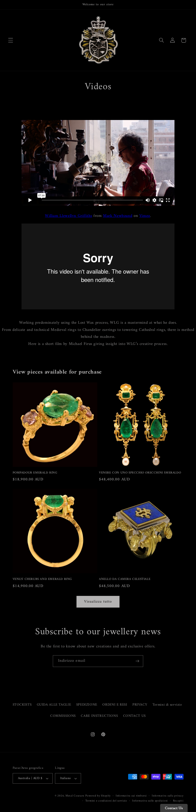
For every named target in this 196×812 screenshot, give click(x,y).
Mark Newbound (117, 215)
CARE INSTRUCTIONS (99, 716)
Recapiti (178, 801)
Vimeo (144, 215)
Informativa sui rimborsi (131, 796)
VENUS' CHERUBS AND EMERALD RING (42, 579)
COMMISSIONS (63, 716)
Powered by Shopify (97, 795)
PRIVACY (139, 705)
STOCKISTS (22, 705)
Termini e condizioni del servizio (106, 801)
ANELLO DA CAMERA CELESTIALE (124, 579)
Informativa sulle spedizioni (150, 801)
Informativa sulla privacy (167, 796)
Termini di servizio (167, 705)
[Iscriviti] (137, 661)
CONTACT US (134, 716)
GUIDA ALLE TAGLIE (54, 705)
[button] (10, 40)
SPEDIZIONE (86, 705)
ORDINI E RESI (114, 705)
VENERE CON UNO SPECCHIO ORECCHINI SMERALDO (140, 473)
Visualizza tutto (98, 601)
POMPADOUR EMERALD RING (35, 473)
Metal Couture (74, 795)
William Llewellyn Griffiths (68, 215)
